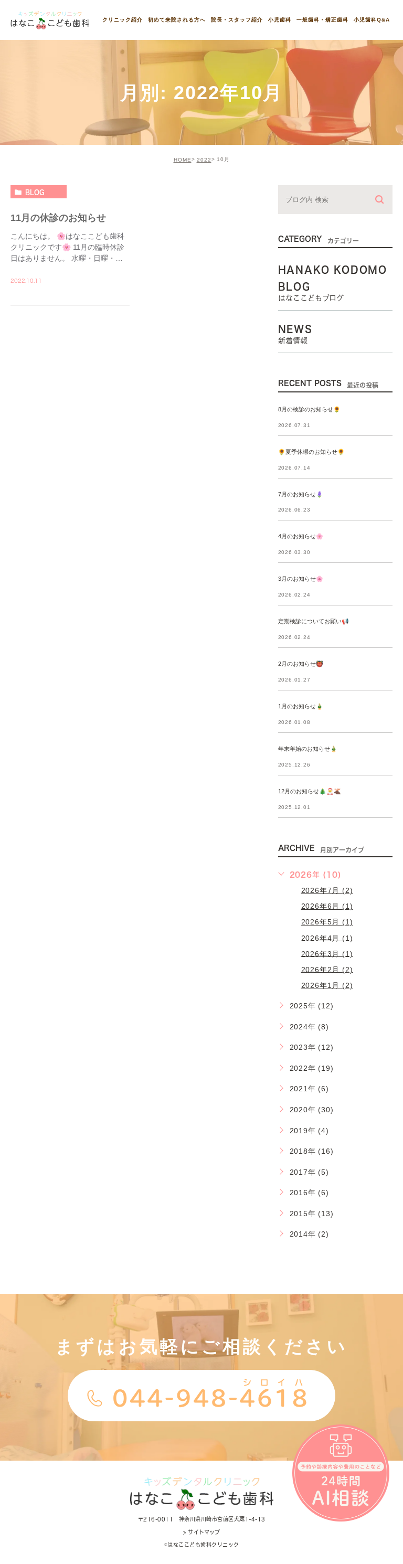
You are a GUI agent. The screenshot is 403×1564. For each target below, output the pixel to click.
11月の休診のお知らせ (58, 217)
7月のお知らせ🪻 (300, 494)
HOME (183, 160)
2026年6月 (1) (327, 906)
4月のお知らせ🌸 (300, 537)
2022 (204, 160)
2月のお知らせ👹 (300, 664)
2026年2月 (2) (327, 969)
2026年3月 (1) (327, 953)
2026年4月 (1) (327, 937)
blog (34, 192)
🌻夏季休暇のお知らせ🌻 (311, 452)
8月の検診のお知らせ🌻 (309, 409)
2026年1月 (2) (327, 985)
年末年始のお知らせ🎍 (307, 749)
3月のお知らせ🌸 (300, 579)
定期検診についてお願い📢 (313, 622)
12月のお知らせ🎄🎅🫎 (309, 791)
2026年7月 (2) (327, 890)
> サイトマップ (201, 1532)
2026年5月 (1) (327, 922)
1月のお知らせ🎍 (300, 706)
